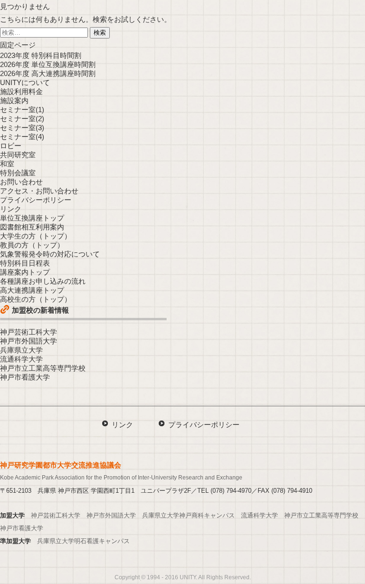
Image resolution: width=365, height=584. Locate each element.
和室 (7, 164)
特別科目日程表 (25, 263)
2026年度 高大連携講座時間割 (48, 73)
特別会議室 (18, 173)
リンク (10, 209)
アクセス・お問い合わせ (39, 191)
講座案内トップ (25, 272)
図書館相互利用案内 (32, 227)
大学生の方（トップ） (35, 236)
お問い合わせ (21, 182)
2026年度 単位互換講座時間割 (48, 64)
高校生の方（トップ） (35, 299)
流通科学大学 (21, 359)
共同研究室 (18, 155)
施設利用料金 (21, 91)
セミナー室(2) (22, 119)
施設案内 (14, 100)
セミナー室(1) (22, 109)
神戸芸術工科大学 (28, 332)
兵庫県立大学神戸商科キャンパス (188, 515)
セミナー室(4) (22, 137)
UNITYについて (25, 82)
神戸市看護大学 (25, 377)
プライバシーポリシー (35, 200)
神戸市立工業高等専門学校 (43, 368)
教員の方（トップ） (32, 245)
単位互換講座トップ (32, 218)
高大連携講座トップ (32, 290)
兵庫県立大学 (21, 350)
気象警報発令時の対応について (50, 254)
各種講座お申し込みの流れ (43, 281)
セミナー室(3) (22, 128)
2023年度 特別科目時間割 (40, 55)
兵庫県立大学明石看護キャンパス (83, 541)
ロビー (10, 146)
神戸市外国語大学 (28, 341)
